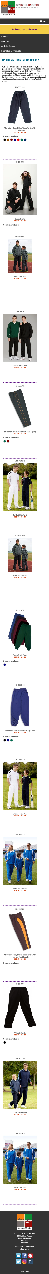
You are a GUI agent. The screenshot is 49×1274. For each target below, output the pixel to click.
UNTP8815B (20, 1133)
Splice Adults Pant (20, 888)
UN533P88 (19, 685)
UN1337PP (19, 909)
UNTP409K (20, 236)
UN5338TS (20, 386)
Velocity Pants (20, 1033)
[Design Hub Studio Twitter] (18, 1263)
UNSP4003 (19, 162)
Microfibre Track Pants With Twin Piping (20, 432)
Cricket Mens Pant (20, 814)
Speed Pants (20, 219)
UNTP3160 (19, 1058)
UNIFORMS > (9, 60)
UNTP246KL (20, 461)
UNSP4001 (19, 984)
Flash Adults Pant (20, 1113)
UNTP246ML (20, 760)
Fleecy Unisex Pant (20, 365)
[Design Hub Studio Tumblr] (30, 1263)
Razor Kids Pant (20, 276)
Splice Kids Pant (20, 1187)
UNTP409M (20, 535)
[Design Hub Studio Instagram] (24, 1263)
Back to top (25, 1271)
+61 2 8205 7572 (27, 1247)
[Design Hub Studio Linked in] (18, 1257)
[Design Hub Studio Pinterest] (30, 1257)
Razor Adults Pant (20, 575)
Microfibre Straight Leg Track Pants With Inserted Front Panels (20, 956)
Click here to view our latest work (24, 29)
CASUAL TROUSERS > (28, 60)
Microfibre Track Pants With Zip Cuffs (20, 730)
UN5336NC (20, 87)
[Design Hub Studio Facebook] (24, 1257)
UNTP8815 (19, 834)
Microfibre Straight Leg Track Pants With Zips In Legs (20, 129)
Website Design (8, 46)
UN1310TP (19, 610)
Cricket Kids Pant (20, 515)
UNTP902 (20, 311)
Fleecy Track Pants (20, 655)
